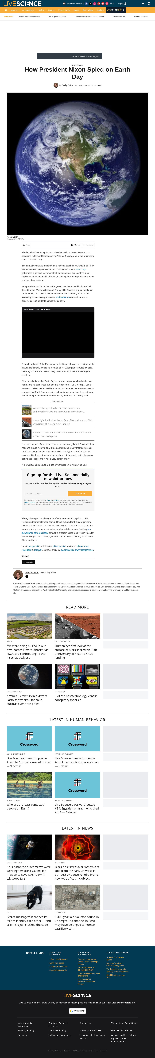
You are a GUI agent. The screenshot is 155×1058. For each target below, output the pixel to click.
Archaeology (28, 10)
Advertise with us (90, 1030)
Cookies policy (57, 1030)
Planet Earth (64, 10)
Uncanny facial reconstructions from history (86, 981)
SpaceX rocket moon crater (29, 16)
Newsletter (89, 245)
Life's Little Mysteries (58, 959)
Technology (88, 10)
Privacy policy (25, 1030)
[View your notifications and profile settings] (143, 3)
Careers (22, 1035)
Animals (15, 10)
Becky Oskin (67, 85)
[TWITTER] (27, 576)
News (99, 85)
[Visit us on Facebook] (86, 3)
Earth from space (57, 963)
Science (51, 10)
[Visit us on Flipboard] (102, 3)
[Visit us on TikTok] (106, 3)
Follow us (77, 245)
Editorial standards (60, 1035)
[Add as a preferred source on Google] (77, 1011)
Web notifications (121, 1030)
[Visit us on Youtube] (98, 3)
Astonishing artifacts (58, 970)
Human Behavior (77, 65)
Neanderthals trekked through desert (90, 16)
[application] (58, 332)
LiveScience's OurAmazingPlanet (77, 550)
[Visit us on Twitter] (90, 3)
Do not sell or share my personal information (123, 1038)
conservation (28, 562)
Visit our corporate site (124, 1003)
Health (41, 10)
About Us (85, 1023)
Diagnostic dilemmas (59, 966)
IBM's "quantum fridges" (57, 16)
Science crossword (141, 16)
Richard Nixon (63, 297)
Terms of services (53, 500)
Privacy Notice (29, 502)
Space (76, 10)
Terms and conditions (124, 1023)
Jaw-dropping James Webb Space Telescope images (88, 961)
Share (28, 245)
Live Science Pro (118, 16)
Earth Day (81, 269)
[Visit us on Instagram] (94, 3)
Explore (100, 10)
